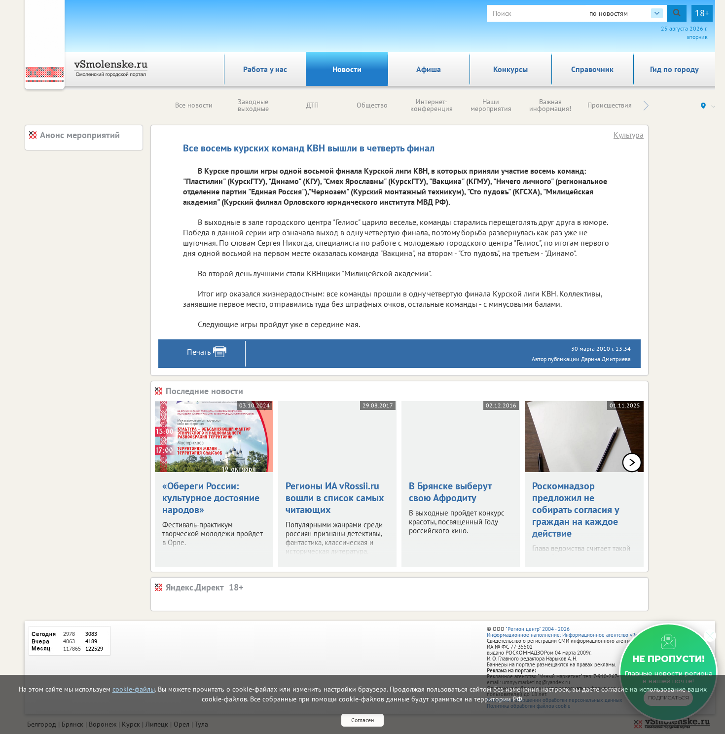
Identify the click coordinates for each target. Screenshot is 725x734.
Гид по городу (674, 69)
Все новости (194, 105)
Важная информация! (550, 105)
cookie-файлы (133, 689)
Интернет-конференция (431, 105)
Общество (372, 105)
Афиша (428, 69)
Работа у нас (265, 69)
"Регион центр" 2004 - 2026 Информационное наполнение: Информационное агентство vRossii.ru (569, 631)
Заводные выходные (253, 105)
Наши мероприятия (491, 105)
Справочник (592, 69)
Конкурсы (510, 69)
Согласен (362, 720)
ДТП (312, 105)
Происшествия (609, 105)
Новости (347, 69)
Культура (629, 135)
